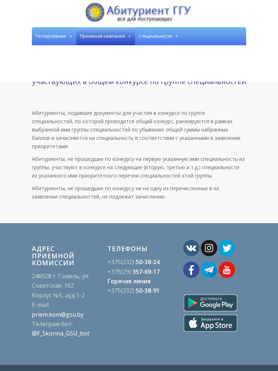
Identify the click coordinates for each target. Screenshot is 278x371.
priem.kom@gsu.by (58, 314)
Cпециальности (155, 36)
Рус (223, 72)
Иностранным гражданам (133, 54)
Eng (239, 54)
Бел (239, 72)
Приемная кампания (102, 36)
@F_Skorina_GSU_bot (60, 333)
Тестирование (50, 36)
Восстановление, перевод (63, 54)
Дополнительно (192, 54)
